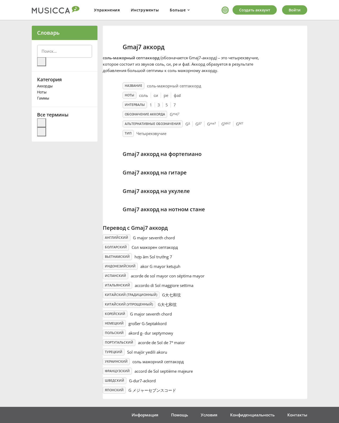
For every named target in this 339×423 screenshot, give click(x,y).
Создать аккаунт (254, 9)
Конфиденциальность (252, 414)
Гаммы (43, 98)
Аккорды (45, 85)
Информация (145, 414)
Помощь (179, 414)
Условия (209, 414)
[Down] (41, 131)
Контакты (297, 414)
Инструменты (145, 9)
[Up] (41, 122)
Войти (295, 9)
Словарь (48, 32)
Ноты (42, 91)
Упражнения (107, 9)
